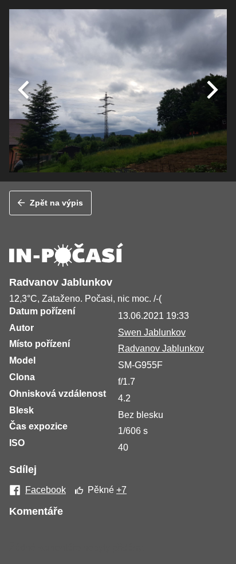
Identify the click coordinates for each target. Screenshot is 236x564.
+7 (121, 490)
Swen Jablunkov (152, 332)
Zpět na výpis (56, 202)
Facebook (45, 490)
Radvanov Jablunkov (161, 348)
